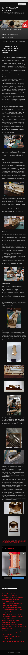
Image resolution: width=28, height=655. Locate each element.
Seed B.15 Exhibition (7, 631)
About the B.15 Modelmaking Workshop (14, 29)
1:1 (3, 593)
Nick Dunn (20, 624)
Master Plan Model (6, 618)
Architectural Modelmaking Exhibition (12, 597)
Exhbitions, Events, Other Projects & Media (10, 34)
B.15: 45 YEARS (7, 601)
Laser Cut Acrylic (7, 614)
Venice (17, 633)
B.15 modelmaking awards (13, 599)
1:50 (14, 540)
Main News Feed (9, 539)
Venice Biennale (7, 635)
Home (3, 29)
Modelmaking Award (8, 622)
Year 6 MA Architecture (13, 641)
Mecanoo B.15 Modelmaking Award (10, 620)
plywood (23, 541)
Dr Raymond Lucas (7, 609)
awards (4, 599)
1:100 (12, 540)
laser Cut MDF (18, 614)
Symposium (13, 632)
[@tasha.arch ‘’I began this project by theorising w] (14, 564)
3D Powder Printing (19, 540)
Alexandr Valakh (14, 595)
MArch (14, 539)
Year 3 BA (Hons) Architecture (11, 637)
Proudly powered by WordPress (14, 652)
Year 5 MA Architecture (14, 542)
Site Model (24, 631)
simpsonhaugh (17, 631)
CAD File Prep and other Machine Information (10, 31)
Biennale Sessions (18, 603)
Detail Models (18, 607)
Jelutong (4, 612)
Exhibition (15, 609)
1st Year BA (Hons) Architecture (13, 593)
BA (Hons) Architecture (8, 603)
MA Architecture (17, 617)
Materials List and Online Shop (8, 37)
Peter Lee (14, 626)
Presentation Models (21, 626)
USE (9, 542)
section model (5, 542)
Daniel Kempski (14, 541)
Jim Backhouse (12, 612)
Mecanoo (13, 618)
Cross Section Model (6, 541)
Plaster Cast (19, 541)
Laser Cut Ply (6, 617)
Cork (25, 540)
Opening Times (7, 626)
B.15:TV (16, 601)
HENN (20, 609)
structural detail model (6, 632)
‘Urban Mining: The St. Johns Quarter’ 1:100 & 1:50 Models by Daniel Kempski (10, 49)
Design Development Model (8, 607)
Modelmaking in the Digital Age (10, 624)
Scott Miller (7, 628)
